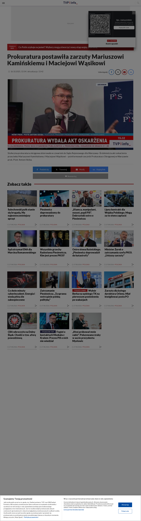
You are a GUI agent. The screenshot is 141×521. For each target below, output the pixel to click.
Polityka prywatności (31, 517)
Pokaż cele (125, 511)
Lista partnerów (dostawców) (74, 510)
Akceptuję (125, 505)
